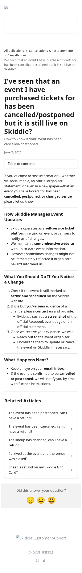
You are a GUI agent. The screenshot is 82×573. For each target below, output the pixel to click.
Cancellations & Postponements (51, 51)
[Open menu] (74, 7)
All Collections (14, 51)
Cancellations (17, 55)
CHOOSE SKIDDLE (41, 552)
